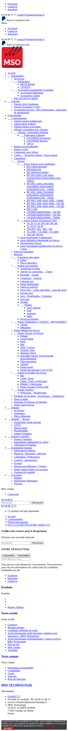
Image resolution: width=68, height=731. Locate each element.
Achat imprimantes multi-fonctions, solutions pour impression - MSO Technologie (32, 634)
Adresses (12, 676)
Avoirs (11, 673)
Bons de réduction (17, 679)
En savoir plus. (50, 726)
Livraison (12, 624)
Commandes (14, 670)
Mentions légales (16, 627)
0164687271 (14, 696)
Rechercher (37, 503)
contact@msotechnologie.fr (30, 15)
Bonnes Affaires (16, 607)
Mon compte (14, 647)
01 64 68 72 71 (8, 505)
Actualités (13, 650)
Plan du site (13, 644)
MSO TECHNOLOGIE (16, 685)
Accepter (8, 728)
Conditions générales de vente (22, 630)
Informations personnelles (20, 667)
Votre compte (9, 656)
